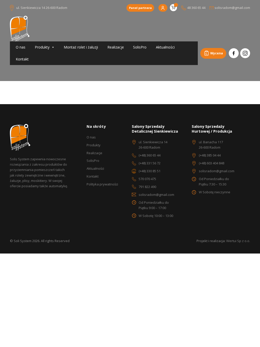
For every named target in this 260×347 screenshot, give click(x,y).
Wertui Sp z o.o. (238, 241)
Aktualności (165, 47)
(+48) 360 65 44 (149, 155)
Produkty (42, 47)
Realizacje (115, 47)
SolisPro (140, 47)
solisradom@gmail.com (156, 194)
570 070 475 (147, 179)
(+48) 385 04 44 (210, 155)
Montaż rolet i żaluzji (81, 47)
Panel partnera (140, 8)
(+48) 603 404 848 (211, 163)
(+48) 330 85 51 (149, 171)
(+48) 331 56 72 (149, 163)
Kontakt (22, 59)
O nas (20, 47)
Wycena (216, 53)
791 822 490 (147, 186)
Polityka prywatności (102, 184)
